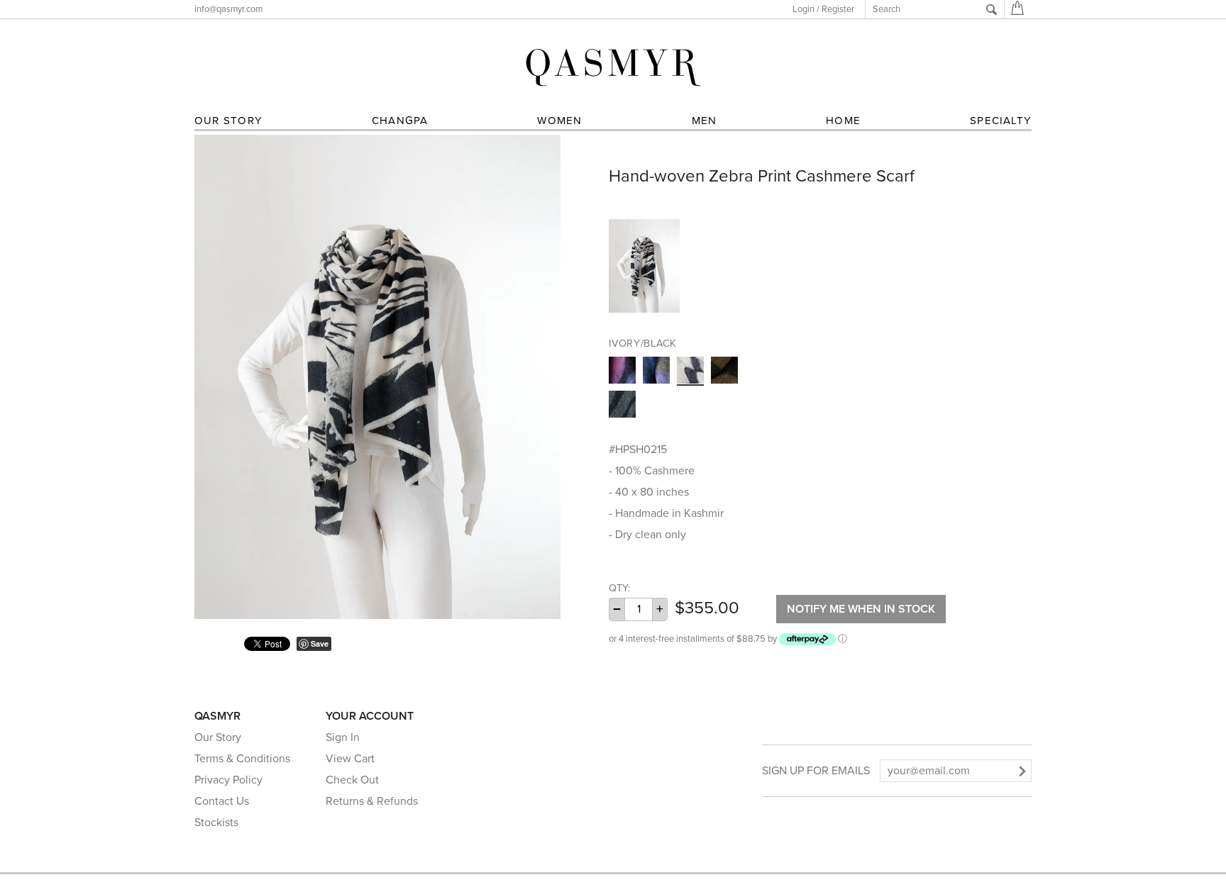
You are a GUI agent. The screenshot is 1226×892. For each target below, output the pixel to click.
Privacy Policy (228, 780)
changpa (400, 120)
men (704, 120)
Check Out (352, 780)
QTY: (619, 588)
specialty (1001, 120)
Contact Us (221, 801)
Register (838, 9)
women (559, 120)
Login (803, 9)
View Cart (350, 759)
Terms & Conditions (242, 759)
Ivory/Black (643, 344)
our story (228, 120)
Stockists (216, 822)
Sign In (343, 737)
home (843, 120)
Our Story (217, 737)
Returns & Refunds (372, 801)
